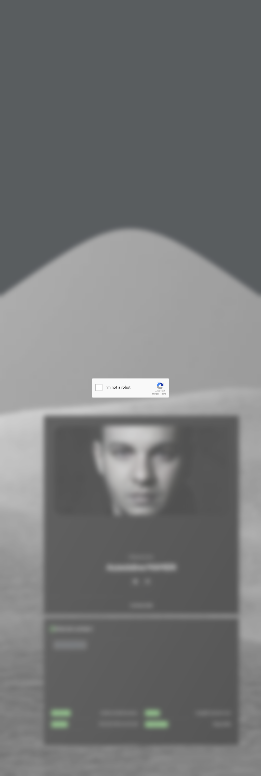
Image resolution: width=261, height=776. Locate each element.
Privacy (155, 394)
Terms (163, 394)
